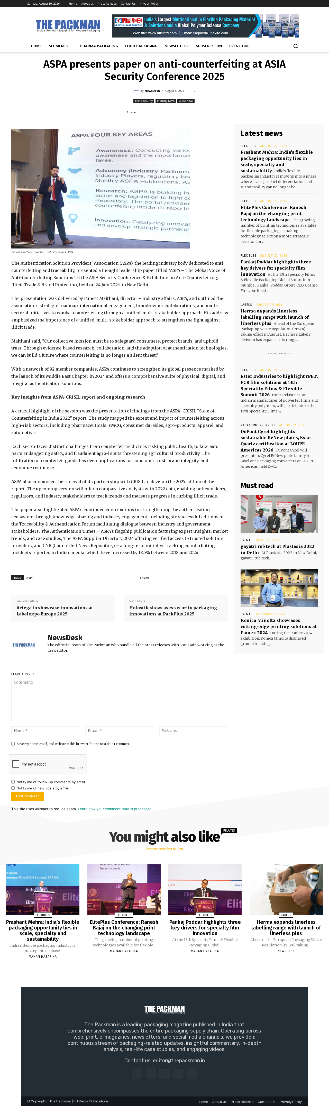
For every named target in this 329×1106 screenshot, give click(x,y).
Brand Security (144, 101)
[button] (295, 46)
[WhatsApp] (174, 112)
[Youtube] (299, 4)
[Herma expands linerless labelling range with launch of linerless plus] (286, 889)
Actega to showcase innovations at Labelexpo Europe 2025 (54, 610)
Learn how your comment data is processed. (115, 809)
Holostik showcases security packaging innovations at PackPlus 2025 (173, 610)
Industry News (166, 101)
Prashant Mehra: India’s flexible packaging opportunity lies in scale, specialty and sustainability (42, 930)
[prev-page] (158, 968)
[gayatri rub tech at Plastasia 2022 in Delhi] (279, 514)
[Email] (198, 112)
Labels (246, 304)
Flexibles (249, 146)
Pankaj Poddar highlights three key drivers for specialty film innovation (276, 268)
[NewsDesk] (137, 90)
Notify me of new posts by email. (43, 788)
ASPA (29, 577)
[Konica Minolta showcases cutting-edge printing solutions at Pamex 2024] (279, 588)
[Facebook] (270, 4)
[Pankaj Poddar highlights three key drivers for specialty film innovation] (205, 889)
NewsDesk (152, 91)
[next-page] (169, 968)
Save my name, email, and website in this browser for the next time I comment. (73, 744)
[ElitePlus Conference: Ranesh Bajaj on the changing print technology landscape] (124, 889)
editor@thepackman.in (179, 1060)
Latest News (186, 101)
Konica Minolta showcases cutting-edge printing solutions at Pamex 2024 (279, 626)
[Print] (210, 112)
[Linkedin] (285, 4)
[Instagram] (277, 4)
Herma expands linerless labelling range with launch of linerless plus (275, 317)
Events (247, 540)
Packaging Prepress (258, 425)
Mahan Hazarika (43, 956)
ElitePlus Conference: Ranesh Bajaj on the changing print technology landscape (273, 213)
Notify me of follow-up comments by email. (51, 782)
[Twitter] (292, 4)
